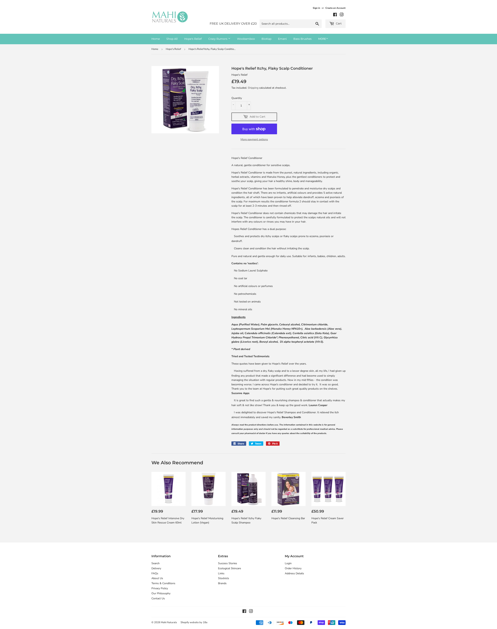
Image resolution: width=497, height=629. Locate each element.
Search (155, 563)
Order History (293, 568)
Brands (222, 583)
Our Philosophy (160, 593)
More (322, 39)
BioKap (266, 39)
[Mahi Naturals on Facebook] (335, 15)
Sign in (316, 8)
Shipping (253, 88)
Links (221, 573)
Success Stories (227, 563)
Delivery (156, 568)
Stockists (223, 578)
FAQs (154, 573)
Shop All (172, 39)
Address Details (294, 573)
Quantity (236, 98)
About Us (157, 578)
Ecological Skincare (229, 568)
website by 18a (198, 622)
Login (288, 563)
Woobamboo (246, 39)
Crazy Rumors (218, 39)
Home (155, 39)
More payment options (254, 139)
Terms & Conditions (163, 583)
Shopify (185, 622)
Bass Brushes (302, 39)
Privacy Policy (159, 588)
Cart (338, 23)
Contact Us (158, 598)
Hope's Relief (193, 39)
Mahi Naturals (169, 622)
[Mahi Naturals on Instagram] (342, 15)
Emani (282, 39)
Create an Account (335, 8)
